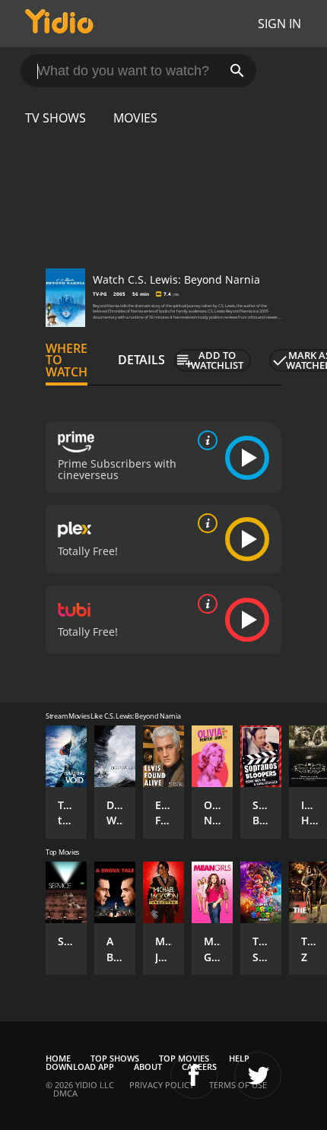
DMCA (65, 1093)
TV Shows (55, 118)
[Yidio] (59, 23)
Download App (80, 1066)
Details (141, 359)
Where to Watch (66, 360)
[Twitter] (257, 1075)
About (148, 1066)
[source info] (204, 440)
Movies (135, 118)
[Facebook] (193, 1075)
